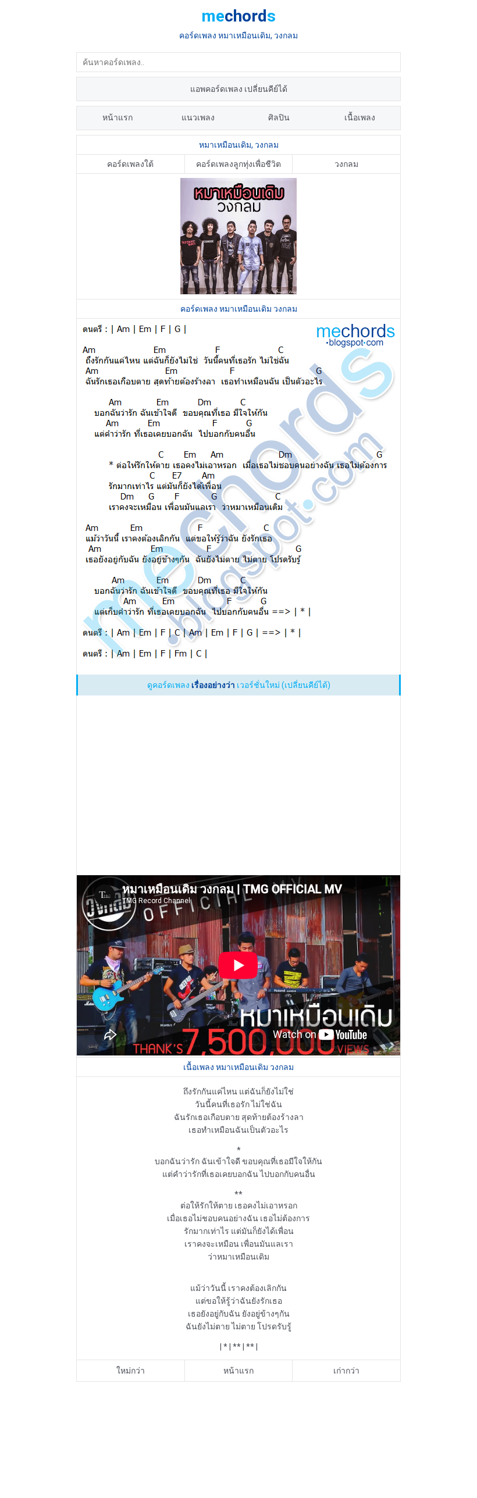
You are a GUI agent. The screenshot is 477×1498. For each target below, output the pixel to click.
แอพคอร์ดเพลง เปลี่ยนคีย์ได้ (238, 89)
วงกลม (346, 164)
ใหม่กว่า (130, 1370)
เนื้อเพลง (359, 117)
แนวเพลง (198, 117)
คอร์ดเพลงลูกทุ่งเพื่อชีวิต (238, 164)
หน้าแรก (117, 117)
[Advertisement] (238, 786)
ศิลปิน (279, 117)
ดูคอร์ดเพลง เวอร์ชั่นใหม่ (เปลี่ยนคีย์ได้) (238, 685)
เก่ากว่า (346, 1370)
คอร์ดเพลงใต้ (130, 164)
